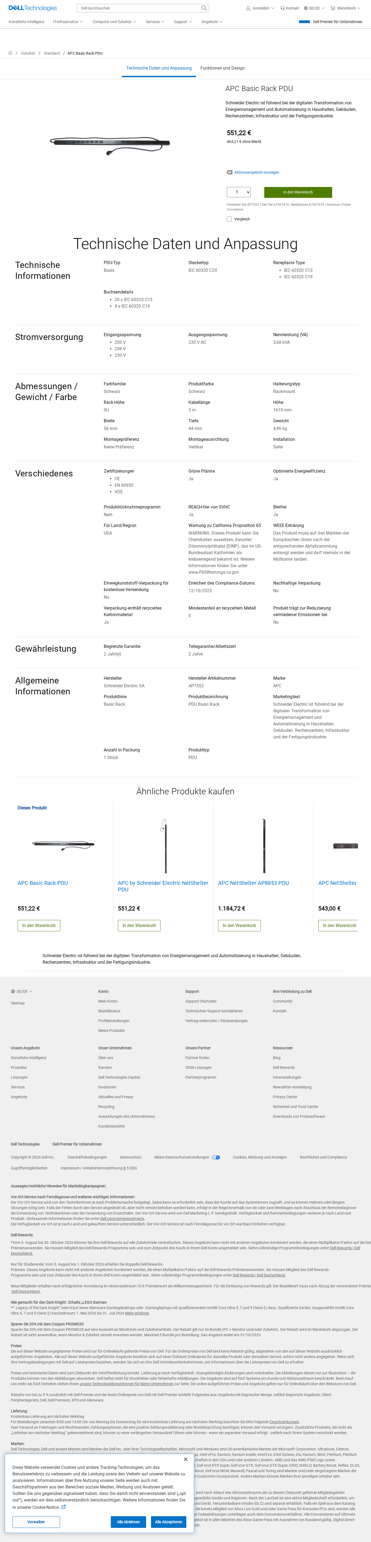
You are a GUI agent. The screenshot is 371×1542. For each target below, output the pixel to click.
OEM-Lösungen (199, 1067)
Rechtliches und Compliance (323, 1157)
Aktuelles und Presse (115, 1097)
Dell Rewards (284, 1067)
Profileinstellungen (114, 1021)
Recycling (106, 1106)
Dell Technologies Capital (119, 1077)
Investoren (107, 1087)
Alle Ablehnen (128, 1522)
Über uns (105, 1058)
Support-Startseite (201, 1001)
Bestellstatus (109, 1011)
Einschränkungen (284, 1422)
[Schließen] (186, 1459)
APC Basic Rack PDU (43, 883)
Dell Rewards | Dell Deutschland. (259, 1275)
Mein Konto (108, 1001)
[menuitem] (68, 22)
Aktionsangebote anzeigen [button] (256, 172)
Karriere (105, 1067)
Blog (277, 1058)
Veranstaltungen (287, 1077)
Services (18, 1087)
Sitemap (18, 1003)
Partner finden (198, 1058)
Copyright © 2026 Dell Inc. (33, 1157)
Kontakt (280, 1011)
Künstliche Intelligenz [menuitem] (26, 22)
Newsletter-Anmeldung (292, 1087)
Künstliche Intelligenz (28, 1058)
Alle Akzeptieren (168, 1522)
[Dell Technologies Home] (33, 8)
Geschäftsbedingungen (87, 1157)
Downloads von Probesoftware (299, 1116)
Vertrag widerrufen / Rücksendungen (217, 1021)
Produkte (18, 1067)
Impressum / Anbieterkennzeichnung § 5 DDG (99, 1168)
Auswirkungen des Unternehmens (126, 1116)
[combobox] (143, 8)
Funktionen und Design (222, 68)
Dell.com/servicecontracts (122, 1218)
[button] (261, 8)
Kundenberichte (111, 1126)
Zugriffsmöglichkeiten (29, 1168)
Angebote (19, 1097)
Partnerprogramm (201, 1077)
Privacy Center (285, 1097)
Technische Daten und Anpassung (159, 68)
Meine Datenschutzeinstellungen (182, 1157)
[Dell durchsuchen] (204, 8)
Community (283, 1001)
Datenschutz (131, 1157)
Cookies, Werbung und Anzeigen (260, 1157)
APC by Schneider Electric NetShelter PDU (163, 886)
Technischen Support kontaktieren (214, 1011)
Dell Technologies (25, 1144)
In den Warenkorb (298, 192)
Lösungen (19, 1077)
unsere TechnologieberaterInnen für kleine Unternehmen (127, 1384)
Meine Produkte (111, 1030)
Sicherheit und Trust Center (295, 1106)
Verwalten (36, 1522)
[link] (289, 8)
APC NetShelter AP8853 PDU (253, 883)
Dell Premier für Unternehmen (337, 22)
